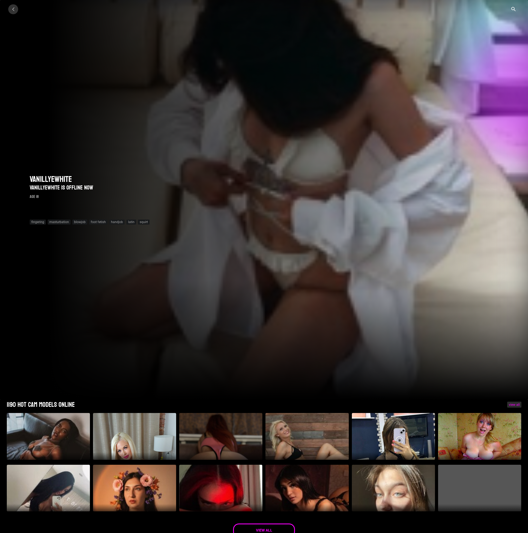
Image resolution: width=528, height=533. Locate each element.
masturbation (59, 222)
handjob (117, 222)
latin (131, 222)
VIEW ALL (514, 405)
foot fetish (98, 222)
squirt (144, 222)
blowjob (80, 222)
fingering (37, 222)
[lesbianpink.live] (13, 9)
